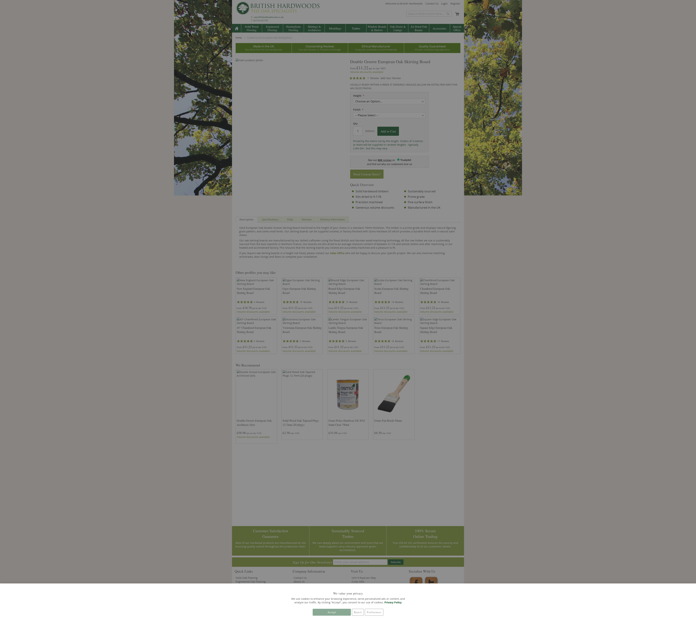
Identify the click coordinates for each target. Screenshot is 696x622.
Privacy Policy (393, 602)
